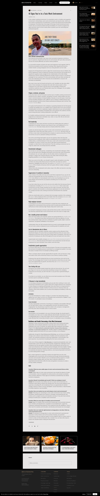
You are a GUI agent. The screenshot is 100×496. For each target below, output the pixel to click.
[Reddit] (98, 256)
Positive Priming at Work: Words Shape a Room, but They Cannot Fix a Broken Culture (31, 448)
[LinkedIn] (98, 240)
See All (76, 433)
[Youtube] (98, 242)
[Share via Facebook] (29, 426)
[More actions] (70, 10)
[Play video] (50, 43)
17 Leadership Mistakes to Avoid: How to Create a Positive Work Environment (68, 448)
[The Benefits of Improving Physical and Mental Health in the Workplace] (50, 441)
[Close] (98, 494)
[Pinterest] (98, 253)
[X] (98, 250)
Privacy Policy (45, 494)
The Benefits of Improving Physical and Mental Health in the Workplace (49, 448)
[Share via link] (37, 426)
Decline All (89, 494)
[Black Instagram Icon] (98, 248)
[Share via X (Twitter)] (32, 426)
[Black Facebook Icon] (98, 245)
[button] (97, 2)
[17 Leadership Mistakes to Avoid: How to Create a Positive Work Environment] (68, 441)
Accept (95, 494)
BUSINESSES (31, 422)
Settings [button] (83, 494)
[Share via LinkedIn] (34, 426)
